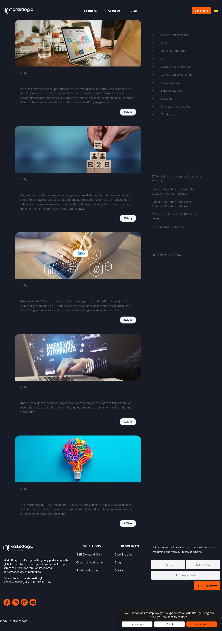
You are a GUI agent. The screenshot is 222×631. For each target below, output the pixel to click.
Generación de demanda (176, 75)
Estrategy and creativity (176, 67)
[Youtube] (32, 602)
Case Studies (123, 554)
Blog (164, 43)
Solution (166, 98)
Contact (120, 570)
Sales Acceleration (172, 90)
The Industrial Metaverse (168, 227)
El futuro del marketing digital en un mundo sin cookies (75, 80)
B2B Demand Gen (89, 554)
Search (159, 138)
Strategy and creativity (175, 106)
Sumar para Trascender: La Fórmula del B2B (64, 496)
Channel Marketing (89, 562)
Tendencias (168, 114)
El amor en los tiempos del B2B (51, 187)
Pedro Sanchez (37, 73)
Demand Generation (174, 51)
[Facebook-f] (6, 602)
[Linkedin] (24, 602)
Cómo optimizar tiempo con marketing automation (71, 395)
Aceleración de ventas (175, 35)
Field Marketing (87, 570)
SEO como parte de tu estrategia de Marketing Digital (74, 293)
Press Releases (170, 83)
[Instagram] (15, 602)
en (162, 59)
